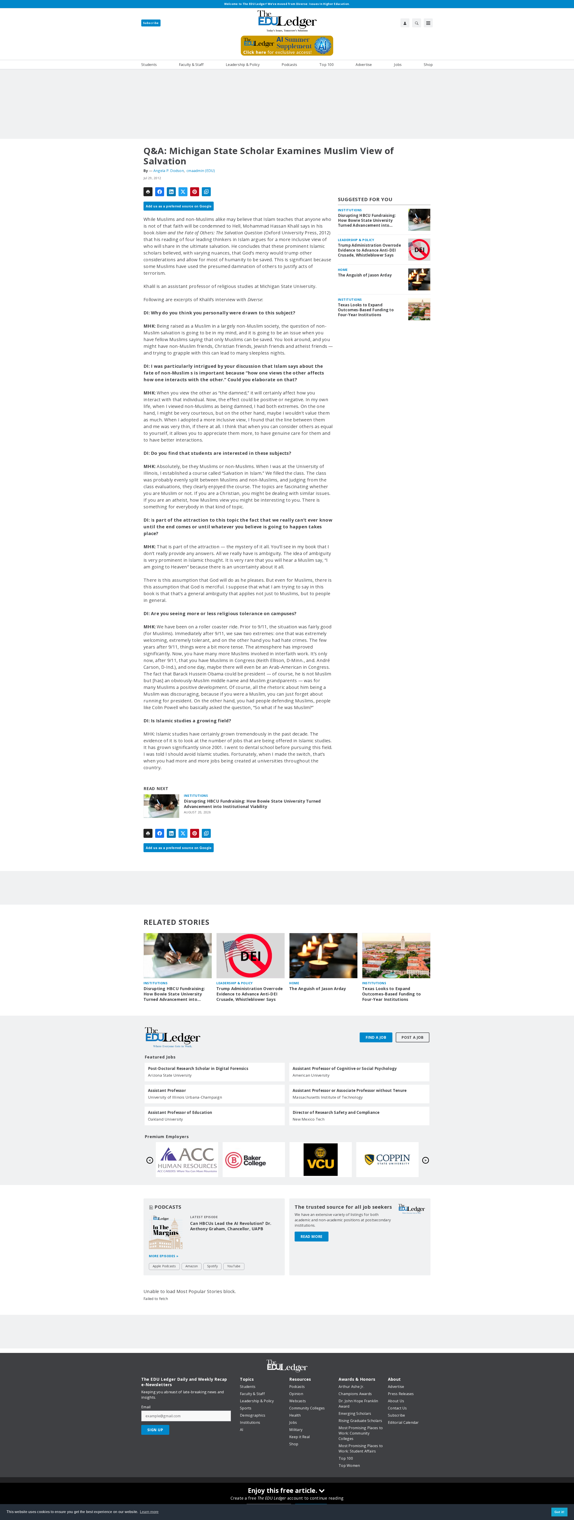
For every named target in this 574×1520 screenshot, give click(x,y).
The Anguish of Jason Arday (365, 275)
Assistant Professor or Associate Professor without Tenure (350, 1090)
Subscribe (151, 23)
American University (311, 1075)
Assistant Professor (167, 1090)
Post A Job (413, 1037)
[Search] (416, 22)
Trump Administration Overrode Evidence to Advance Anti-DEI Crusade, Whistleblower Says (369, 250)
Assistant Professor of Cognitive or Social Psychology (345, 1068)
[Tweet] (182, 191)
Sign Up (155, 1429)
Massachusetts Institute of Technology (328, 1097)
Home (343, 270)
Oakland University (165, 1119)
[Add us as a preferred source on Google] (206, 191)
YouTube (234, 1266)
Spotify (212, 1266)
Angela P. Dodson (168, 170)
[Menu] (428, 22)
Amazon (191, 1266)
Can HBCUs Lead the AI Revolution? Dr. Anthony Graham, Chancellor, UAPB (230, 1226)
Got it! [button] (559, 1512)
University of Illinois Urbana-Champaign (185, 1097)
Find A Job (376, 1037)
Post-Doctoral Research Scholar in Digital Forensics (198, 1068)
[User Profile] (404, 22)
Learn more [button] (149, 1512)
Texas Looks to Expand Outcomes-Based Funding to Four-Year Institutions (366, 310)
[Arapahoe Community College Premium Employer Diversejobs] (320, 1159)
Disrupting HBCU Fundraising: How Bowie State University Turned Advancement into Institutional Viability (252, 804)
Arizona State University (170, 1075)
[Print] (148, 191)
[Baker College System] (387, 1159)
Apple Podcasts (164, 1266)
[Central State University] (187, 1159)
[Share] (159, 191)
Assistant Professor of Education (180, 1112)
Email (145, 1407)
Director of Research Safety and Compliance (336, 1112)
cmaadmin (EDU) (201, 170)
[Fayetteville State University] (254, 1159)
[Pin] (194, 191)
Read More (311, 1236)
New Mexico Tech (308, 1119)
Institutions (196, 795)
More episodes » (163, 1256)
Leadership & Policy (356, 240)
